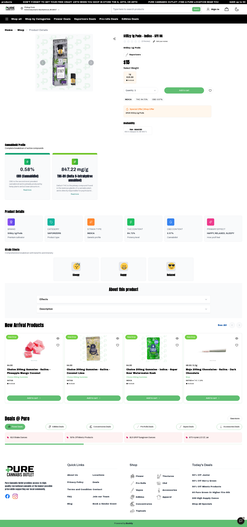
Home (9, 30)
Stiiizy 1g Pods (131, 48)
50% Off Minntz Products (206, 487)
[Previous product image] (43, 63)
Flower (140, 476)
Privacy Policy (75, 482)
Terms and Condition (79, 489)
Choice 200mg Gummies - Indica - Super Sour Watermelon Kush (151, 371)
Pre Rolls (141, 483)
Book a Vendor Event (105, 504)
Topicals (141, 511)
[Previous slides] (232, 325)
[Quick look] (58, 338)
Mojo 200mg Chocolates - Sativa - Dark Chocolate (211, 371)
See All (222, 325)
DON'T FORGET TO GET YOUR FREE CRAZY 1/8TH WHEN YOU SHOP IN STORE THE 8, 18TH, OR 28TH (72, 2)
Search (196, 9)
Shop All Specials (202, 504)
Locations (98, 475)
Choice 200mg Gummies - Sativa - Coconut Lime (88, 371)
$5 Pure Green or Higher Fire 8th (211, 492)
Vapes (139, 490)
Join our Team (101, 497)
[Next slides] (239, 325)
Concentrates (144, 504)
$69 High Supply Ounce (205, 498)
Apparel (166, 497)
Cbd (164, 483)
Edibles (140, 497)
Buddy (129, 523)
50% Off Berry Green (204, 481)
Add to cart (184, 90)
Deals (96, 482)
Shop (20, 30)
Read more (27, 190)
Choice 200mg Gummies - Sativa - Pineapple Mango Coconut (28, 371)
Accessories (169, 490)
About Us (72, 475)
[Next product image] (91, 63)
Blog (69, 504)
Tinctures (168, 476)
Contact (97, 489)
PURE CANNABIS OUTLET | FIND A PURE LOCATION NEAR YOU (175, 2)
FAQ (69, 497)
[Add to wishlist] (210, 90)
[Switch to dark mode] (237, 9)
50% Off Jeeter (201, 475)
